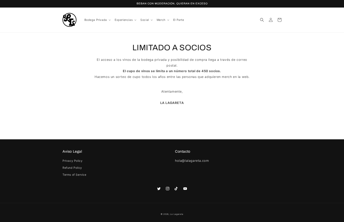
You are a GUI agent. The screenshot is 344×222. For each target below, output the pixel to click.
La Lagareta (176, 214)
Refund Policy (72, 167)
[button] (97, 20)
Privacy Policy (72, 160)
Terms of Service (74, 174)
